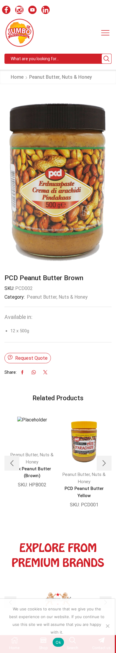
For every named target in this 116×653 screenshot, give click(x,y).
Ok (58, 642)
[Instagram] (19, 10)
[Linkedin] (45, 10)
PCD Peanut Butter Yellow (84, 492)
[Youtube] (32, 10)
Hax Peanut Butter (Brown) (32, 472)
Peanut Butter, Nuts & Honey (60, 77)
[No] (107, 626)
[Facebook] (6, 10)
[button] (11, 463)
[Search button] (106, 58)
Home (17, 77)
